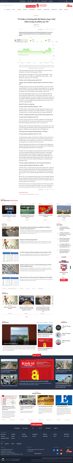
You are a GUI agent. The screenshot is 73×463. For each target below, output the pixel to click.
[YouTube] (66, 1)
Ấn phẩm (63, 257)
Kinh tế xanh (32, 9)
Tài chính (19, 9)
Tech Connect (44, 1)
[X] (62, 1)
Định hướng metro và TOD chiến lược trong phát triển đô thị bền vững (8, 408)
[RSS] (61, 454)
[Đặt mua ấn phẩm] (69, 5)
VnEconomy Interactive (62, 406)
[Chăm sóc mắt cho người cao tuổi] (9, 379)
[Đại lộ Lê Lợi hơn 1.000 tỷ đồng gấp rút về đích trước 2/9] (63, 364)
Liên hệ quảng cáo (37, 453)
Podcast (41, 322)
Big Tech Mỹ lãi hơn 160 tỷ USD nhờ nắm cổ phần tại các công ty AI (9, 216)
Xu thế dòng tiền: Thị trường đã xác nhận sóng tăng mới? (65, 228)
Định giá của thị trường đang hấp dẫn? (29, 239)
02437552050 (30, 451)
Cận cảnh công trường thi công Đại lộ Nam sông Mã (8, 371)
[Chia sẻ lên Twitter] (47, 29)
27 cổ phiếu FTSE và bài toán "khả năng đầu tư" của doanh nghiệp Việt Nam (65, 245)
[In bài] (20, 29)
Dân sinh (66, 9)
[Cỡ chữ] (22, 29)
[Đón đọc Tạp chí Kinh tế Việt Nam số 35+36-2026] (36, 369)
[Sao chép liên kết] (51, 29)
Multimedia (5, 322)
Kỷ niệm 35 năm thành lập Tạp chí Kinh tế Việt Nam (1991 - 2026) (27, 408)
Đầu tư (13, 9)
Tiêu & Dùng (29, 1)
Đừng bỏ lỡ (5, 293)
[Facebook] (59, 1)
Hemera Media (18, 459)
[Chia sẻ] (53, 29)
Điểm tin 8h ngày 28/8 (66, 341)
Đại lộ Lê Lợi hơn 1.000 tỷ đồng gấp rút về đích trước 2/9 (63, 371)
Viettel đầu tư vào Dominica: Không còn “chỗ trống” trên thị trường (63, 216)
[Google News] (71, 1)
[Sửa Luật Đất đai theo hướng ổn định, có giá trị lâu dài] (63, 379)
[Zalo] (64, 1)
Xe (34, 1)
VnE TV (38, 1)
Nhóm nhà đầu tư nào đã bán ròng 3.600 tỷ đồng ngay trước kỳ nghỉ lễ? (36, 277)
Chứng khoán (22, 1)
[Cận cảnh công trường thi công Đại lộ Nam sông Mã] (9, 364)
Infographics (46, 322)
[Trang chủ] (4, 9)
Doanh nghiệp (46, 9)
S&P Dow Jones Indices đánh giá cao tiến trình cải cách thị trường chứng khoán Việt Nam (26, 308)
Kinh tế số (25, 9)
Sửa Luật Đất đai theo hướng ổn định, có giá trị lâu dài (45, 335)
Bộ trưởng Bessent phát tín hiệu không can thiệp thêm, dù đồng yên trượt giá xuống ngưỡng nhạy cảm (35, 228)
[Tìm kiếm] (4, 5)
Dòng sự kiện (36, 393)
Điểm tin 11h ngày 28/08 (66, 334)
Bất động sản (54, 9)
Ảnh (1, 443)
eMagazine (51, 322)
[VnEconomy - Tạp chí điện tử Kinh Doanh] (36, 424)
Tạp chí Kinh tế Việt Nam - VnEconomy (65, 459)
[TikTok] (69, 1)
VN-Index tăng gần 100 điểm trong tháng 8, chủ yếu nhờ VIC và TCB (35, 252)
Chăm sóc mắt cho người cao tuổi (9, 385)
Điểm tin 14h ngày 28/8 (66, 327)
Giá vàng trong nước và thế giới (46, 406)
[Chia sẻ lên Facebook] (45, 29)
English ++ (51, 1)
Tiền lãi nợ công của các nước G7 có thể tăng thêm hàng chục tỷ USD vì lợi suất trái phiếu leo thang (36, 265)
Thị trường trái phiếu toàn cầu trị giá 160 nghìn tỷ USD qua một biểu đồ (27, 216)
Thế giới (60, 9)
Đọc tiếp (4, 225)
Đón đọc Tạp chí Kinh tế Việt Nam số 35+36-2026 (45, 349)
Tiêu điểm (8, 9)
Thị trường (39, 9)
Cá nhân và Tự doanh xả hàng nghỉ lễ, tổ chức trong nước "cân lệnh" (65, 234)
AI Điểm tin (64, 322)
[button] (36, 317)
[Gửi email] (49, 29)
